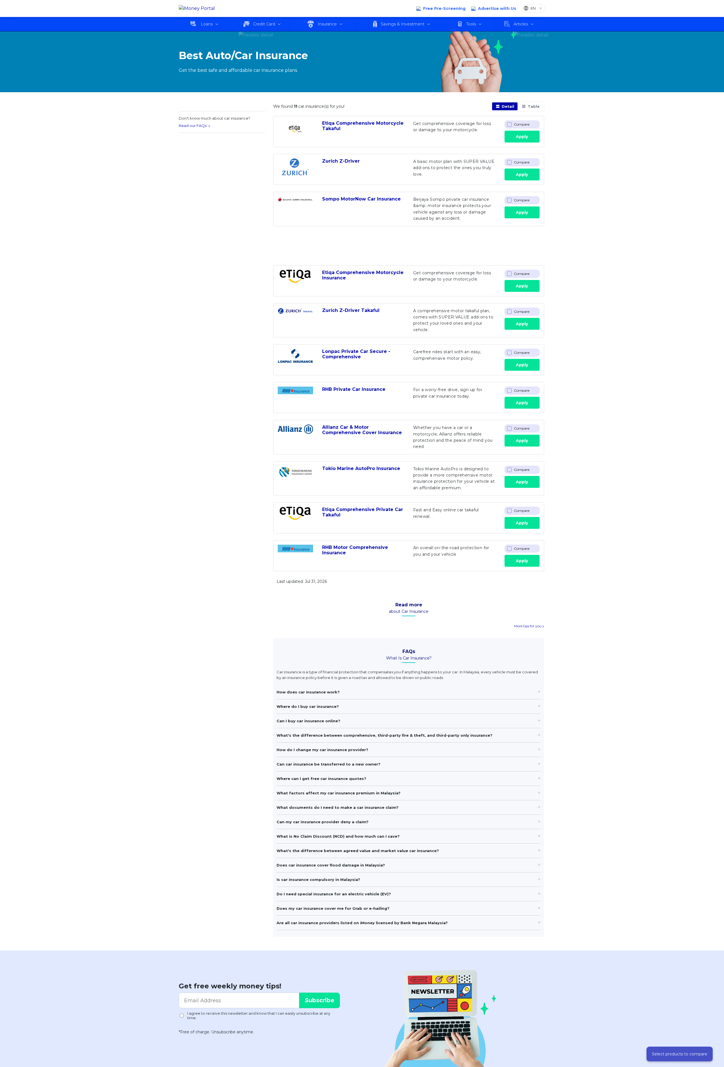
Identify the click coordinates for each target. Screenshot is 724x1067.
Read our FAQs (193, 125)
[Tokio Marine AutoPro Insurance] (295, 474)
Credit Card (264, 24)
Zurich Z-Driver (341, 161)
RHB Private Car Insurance (353, 389)
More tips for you (528, 626)
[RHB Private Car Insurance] (295, 395)
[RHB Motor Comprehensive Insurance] (295, 553)
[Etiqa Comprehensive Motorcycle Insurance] (295, 278)
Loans (207, 24)
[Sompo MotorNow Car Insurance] (295, 204)
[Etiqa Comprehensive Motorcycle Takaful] (295, 128)
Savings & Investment (403, 24)
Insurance (327, 24)
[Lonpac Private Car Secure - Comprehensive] (295, 357)
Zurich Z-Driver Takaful (351, 310)
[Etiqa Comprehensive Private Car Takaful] (295, 515)
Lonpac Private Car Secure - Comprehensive (356, 354)
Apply (522, 136)
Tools (471, 24)
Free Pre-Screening (444, 8)
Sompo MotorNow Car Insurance (361, 199)
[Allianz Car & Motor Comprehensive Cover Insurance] (295, 432)
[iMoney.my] (197, 8)
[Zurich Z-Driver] (295, 166)
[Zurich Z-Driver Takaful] (295, 316)
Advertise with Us (497, 8)
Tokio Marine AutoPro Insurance (361, 468)
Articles (521, 24)
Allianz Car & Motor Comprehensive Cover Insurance (362, 429)
